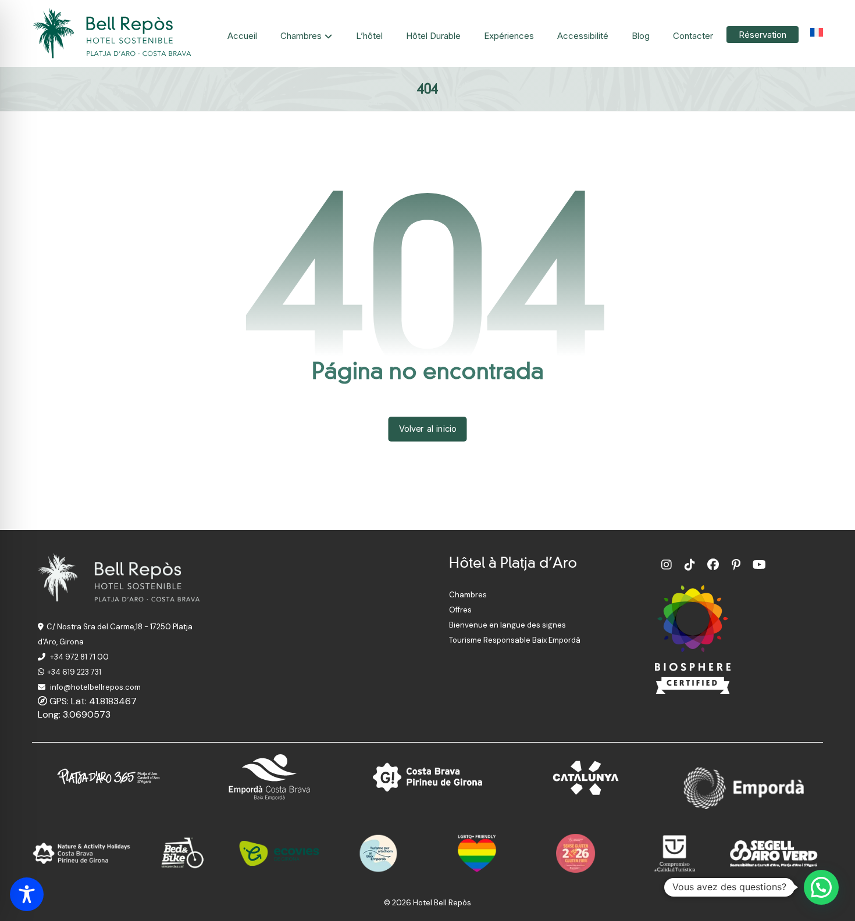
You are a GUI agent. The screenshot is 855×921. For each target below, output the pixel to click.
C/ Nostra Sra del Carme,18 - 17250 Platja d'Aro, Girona (115, 634)
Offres (460, 610)
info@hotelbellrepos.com (94, 687)
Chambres (468, 595)
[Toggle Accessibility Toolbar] (27, 894)
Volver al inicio (428, 429)
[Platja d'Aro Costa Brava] (113, 33)
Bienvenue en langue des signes (507, 625)
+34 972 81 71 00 (78, 657)
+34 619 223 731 (74, 672)
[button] (666, 564)
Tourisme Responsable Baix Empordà (514, 640)
